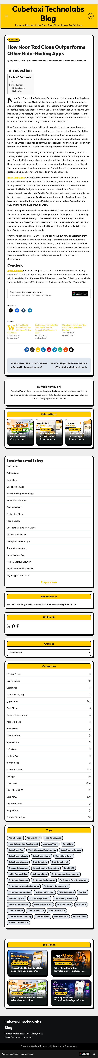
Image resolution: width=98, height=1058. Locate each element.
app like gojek (15, 838)
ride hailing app (66, 892)
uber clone (14, 39)
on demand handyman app (56, 886)
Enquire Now (49, 582)
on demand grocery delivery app (24, 886)
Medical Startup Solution (19, 562)
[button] (49, 1054)
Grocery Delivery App (17, 715)
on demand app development (65, 874)
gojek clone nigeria (41, 856)
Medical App (13, 756)
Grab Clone (12, 480)
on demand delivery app (44, 880)
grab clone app (40, 862)
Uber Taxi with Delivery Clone (21, 528)
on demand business (18, 880)
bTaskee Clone (14, 674)
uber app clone (64, 904)
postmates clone (15, 769)
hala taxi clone (14, 722)
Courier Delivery (14, 507)
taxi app (11, 776)
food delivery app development (23, 844)
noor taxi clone (51, 61)
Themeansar (71, 1046)
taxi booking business (39, 898)
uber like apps (61, 916)
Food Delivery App (15, 694)
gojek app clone (50, 844)
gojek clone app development (42, 850)
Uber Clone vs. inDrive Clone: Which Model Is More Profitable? (27, 1000)
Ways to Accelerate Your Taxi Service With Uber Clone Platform (74, 327)
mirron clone (13, 763)
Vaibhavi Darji (51, 387)
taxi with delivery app (19, 904)
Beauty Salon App (15, 487)
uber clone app (79, 61)
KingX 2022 (69, 868)
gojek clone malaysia (18, 856)
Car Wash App (13, 681)
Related (18, 91)
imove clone (13, 729)
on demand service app (19, 892)
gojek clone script (63, 856)
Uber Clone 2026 (15, 790)
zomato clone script (18, 923)
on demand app (39, 874)
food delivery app (53, 838)
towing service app (43, 904)
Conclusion (20, 88)
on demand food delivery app (73, 880)
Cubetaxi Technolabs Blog (48, 13)
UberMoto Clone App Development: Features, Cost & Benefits (70, 971)
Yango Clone (13, 810)
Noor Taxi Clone (16, 177)
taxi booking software (65, 898)
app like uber (36, 61)
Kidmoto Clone (14, 735)
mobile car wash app (18, 874)
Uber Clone (12, 466)
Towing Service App (16, 548)
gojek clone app (16, 850)
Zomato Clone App (16, 817)
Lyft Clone (12, 749)
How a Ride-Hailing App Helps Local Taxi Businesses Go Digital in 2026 (41, 604)
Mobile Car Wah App (16, 500)
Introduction (17, 85)
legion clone (13, 742)
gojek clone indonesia (71, 850)
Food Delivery (13, 521)
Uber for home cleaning (20, 916)
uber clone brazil (36, 910)
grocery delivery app (18, 868)
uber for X (12, 797)
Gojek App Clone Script (18, 575)
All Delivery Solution (17, 534)
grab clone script (60, 862)
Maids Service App (15, 555)
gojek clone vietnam (18, 862)
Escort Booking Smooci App (20, 493)
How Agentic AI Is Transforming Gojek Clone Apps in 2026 (69, 1000)
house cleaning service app (46, 868)
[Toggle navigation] (6, 15)
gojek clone (12, 701)
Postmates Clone (15, 514)
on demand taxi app (44, 892)
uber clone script (57, 910)
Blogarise (56, 1046)
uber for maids (42, 916)
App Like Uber (15, 270)
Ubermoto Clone (15, 804)
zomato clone (79, 916)
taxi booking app (16, 898)
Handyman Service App (18, 541)
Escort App (12, 688)
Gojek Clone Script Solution (20, 568)
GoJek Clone (13, 473)
